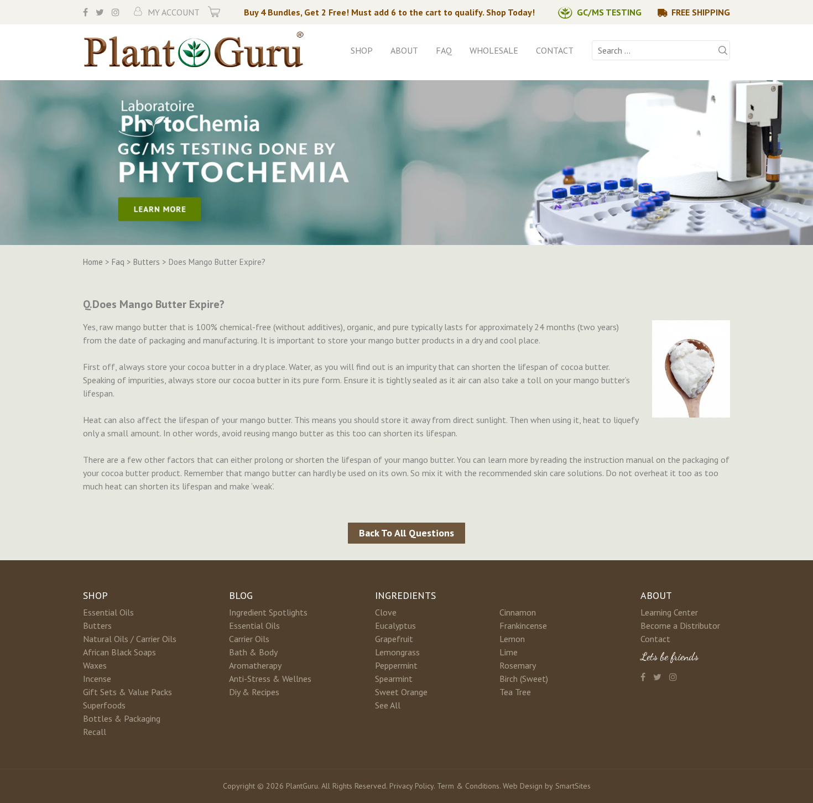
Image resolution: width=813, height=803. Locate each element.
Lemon (512, 638)
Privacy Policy (411, 786)
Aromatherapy (255, 665)
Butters (97, 625)
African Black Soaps (119, 652)
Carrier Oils (249, 638)
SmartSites (573, 786)
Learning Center (669, 612)
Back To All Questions (406, 532)
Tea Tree (515, 691)
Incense (97, 678)
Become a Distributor (680, 625)
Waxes (95, 665)
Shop (362, 50)
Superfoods (104, 705)
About (404, 50)
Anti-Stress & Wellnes (270, 678)
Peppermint (396, 665)
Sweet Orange (401, 691)
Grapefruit (394, 638)
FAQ (444, 50)
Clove (386, 612)
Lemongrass (397, 652)
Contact (555, 50)
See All (387, 705)
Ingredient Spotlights (268, 612)
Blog (241, 595)
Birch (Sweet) (523, 678)
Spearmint (394, 678)
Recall (94, 731)
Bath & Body (253, 652)
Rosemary (517, 665)
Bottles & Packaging (121, 718)
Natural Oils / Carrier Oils (129, 638)
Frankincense (523, 625)
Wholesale (494, 50)
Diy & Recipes (254, 691)
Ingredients (405, 595)
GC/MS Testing (609, 12)
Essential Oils (108, 612)
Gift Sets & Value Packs (127, 691)
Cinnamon (517, 612)
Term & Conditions (468, 786)
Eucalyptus (395, 625)
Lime (508, 652)
